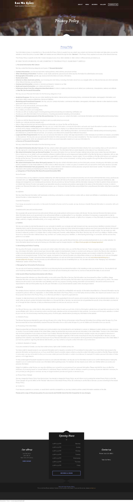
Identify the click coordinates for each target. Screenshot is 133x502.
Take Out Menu (106, 459)
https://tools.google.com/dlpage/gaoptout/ (89, 242)
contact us (93, 488)
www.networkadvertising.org (99, 257)
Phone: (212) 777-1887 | (106, 453)
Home (61, 30)
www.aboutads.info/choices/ (24, 259)
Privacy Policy (71, 486)
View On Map (27, 461)
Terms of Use (62, 486)
